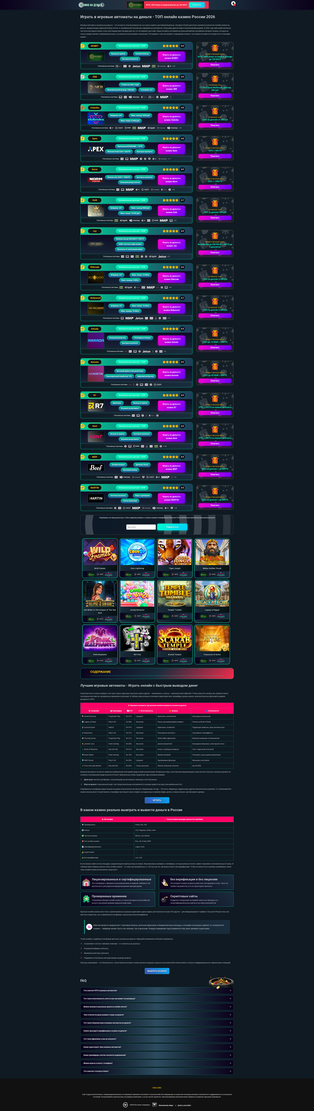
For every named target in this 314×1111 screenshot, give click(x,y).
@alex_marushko (184, 1105)
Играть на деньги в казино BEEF (171, 467)
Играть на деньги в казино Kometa (171, 374)
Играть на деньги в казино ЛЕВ (171, 87)
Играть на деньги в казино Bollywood (171, 308)
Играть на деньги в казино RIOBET (171, 56)
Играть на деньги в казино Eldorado (171, 277)
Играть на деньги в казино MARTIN (171, 498)
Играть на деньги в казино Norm (171, 180)
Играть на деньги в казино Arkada (171, 340)
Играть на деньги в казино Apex (171, 149)
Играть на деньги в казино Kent (171, 436)
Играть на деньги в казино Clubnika (171, 118)
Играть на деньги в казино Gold (171, 211)
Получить (196, 5)
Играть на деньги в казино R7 (171, 406)
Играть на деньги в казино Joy (171, 244)
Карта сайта (157, 1087)
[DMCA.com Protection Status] (154, 1104)
